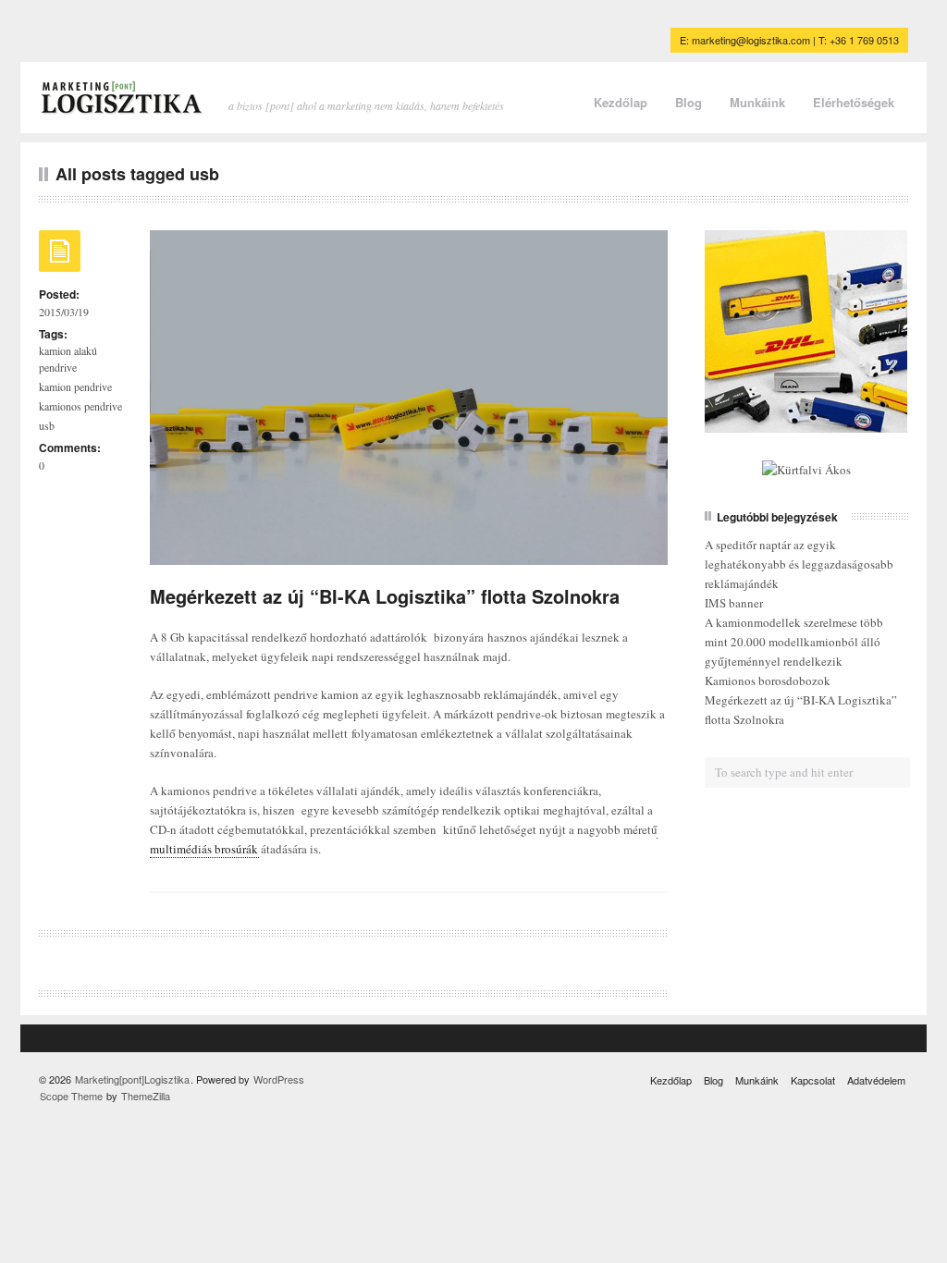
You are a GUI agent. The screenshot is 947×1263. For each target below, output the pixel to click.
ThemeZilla (145, 1095)
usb (47, 425)
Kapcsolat (813, 1080)
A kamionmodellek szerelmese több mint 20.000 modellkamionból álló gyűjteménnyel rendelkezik (794, 641)
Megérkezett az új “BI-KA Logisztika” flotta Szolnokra (385, 595)
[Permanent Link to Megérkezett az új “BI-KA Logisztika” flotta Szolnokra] (409, 554)
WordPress (278, 1079)
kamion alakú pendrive (68, 358)
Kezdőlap (620, 102)
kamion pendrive (75, 386)
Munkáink (757, 102)
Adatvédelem (876, 1080)
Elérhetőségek (853, 102)
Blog (688, 102)
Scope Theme (71, 1095)
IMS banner (734, 603)
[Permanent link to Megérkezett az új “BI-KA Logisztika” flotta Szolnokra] (59, 257)
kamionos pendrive (80, 406)
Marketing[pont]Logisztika (132, 1079)
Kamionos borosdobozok (767, 680)
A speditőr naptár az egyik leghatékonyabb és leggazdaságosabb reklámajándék (799, 564)
